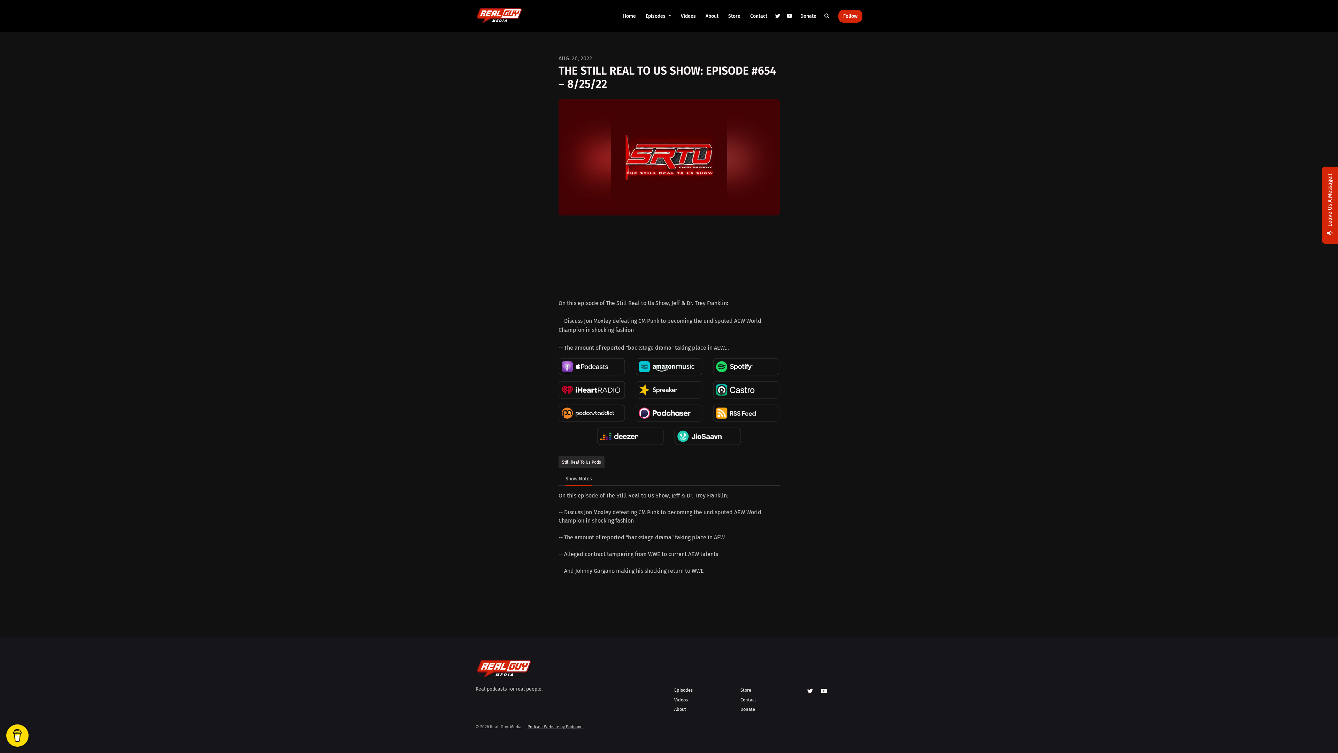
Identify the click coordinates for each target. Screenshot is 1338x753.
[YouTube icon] (824, 691)
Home (629, 16)
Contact (758, 16)
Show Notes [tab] (579, 479)
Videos (688, 16)
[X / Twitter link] (778, 16)
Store (734, 16)
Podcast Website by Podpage (555, 726)
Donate (808, 16)
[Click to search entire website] (827, 16)
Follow (850, 16)
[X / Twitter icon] (810, 691)
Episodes (656, 16)
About (712, 16)
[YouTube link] (789, 16)
